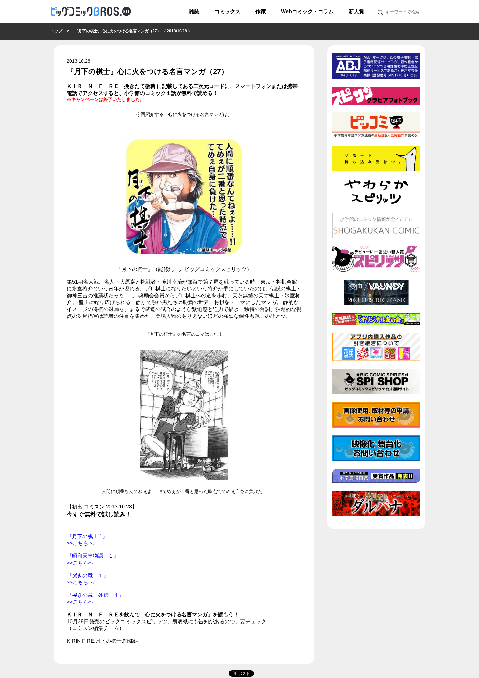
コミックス (227, 11)
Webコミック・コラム (307, 11)
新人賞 (356, 11)
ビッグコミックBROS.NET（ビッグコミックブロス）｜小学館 (91, 12)
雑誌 (194, 11)
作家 (260, 11)
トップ (56, 31)
